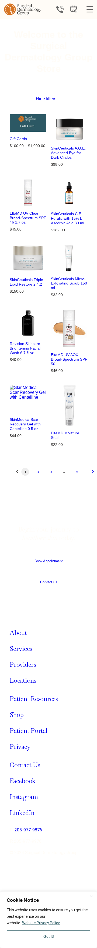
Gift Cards (18, 139)
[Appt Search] (74, 11)
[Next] (88, 473)
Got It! (48, 936)
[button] (28, 123)
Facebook (22, 781)
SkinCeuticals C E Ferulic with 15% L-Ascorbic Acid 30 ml (67, 218)
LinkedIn (22, 812)
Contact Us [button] (48, 582)
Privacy (20, 746)
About (18, 632)
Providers (23, 664)
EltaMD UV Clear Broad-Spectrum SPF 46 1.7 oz (28, 218)
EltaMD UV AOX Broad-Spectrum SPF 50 (69, 359)
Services (21, 648)
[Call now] (60, 9)
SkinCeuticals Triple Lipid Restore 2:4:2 (26, 281)
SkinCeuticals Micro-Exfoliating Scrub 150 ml (69, 283)
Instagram (24, 797)
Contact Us (25, 765)
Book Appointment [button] (48, 561)
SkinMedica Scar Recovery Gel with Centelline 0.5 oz (25, 424)
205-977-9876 (28, 829)
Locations (23, 680)
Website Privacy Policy (41, 923)
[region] (48, 919)
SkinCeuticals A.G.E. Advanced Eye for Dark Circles (68, 153)
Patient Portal (28, 730)
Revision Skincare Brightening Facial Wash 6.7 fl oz (25, 348)
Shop (17, 714)
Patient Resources (34, 699)
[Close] (91, 896)
